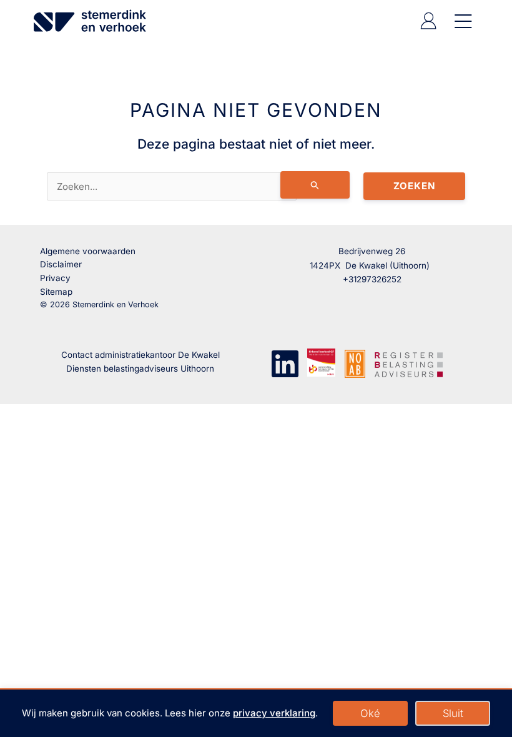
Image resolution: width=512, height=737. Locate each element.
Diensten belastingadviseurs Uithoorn (140, 368)
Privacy (55, 278)
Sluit (453, 713)
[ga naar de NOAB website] (355, 363)
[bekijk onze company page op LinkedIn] (285, 363)
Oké (370, 713)
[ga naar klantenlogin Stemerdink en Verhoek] (428, 26)
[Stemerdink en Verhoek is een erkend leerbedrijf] (321, 363)
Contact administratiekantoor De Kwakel (140, 355)
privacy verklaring (274, 713)
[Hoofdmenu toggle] (461, 21)
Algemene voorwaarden (87, 251)
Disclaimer (61, 264)
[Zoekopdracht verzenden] (315, 185)
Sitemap (56, 292)
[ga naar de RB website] (409, 363)
